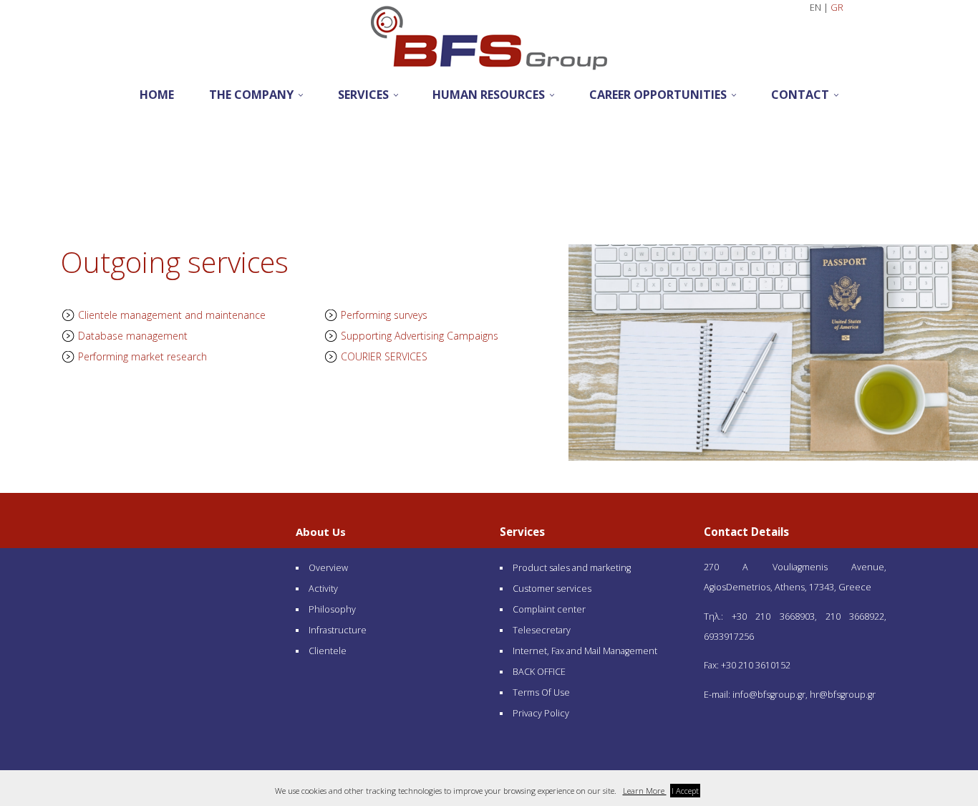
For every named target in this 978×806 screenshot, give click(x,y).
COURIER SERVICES (382, 356)
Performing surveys (382, 315)
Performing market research (141, 356)
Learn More (645, 790)
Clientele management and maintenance (170, 315)
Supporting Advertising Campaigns (418, 335)
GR (837, 7)
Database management (131, 335)
